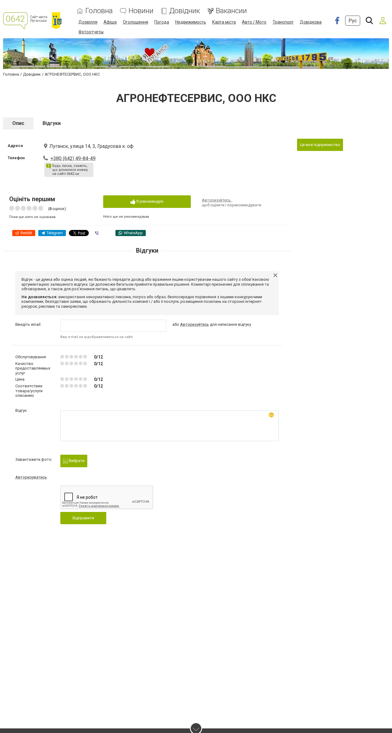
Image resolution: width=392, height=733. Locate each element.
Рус (353, 21)
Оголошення (135, 22)
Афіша (110, 22)
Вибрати (76, 460)
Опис (18, 123)
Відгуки (52, 123)
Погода (161, 22)
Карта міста (224, 22)
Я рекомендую (149, 201)
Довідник (184, 11)
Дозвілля (87, 22)
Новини (141, 11)
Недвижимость (190, 22)
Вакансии (231, 11)
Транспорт (283, 22)
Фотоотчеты (91, 31)
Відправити (83, 518)
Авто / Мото (254, 22)
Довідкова (311, 22)
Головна (99, 11)
